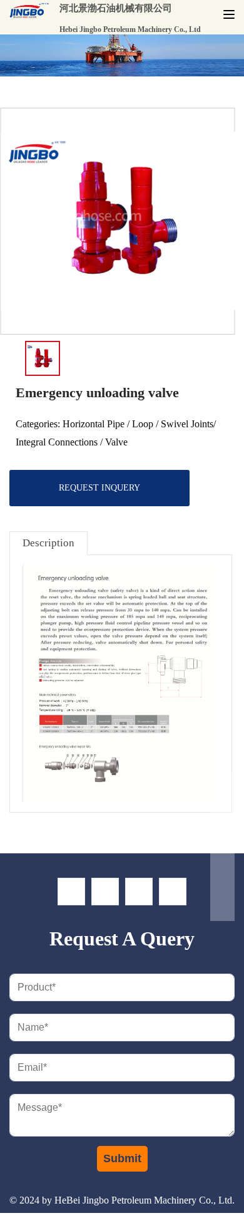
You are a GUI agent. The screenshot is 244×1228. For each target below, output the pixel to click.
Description (48, 543)
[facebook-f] (71, 891)
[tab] (48, 542)
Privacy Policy (159, 1218)
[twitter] (105, 891)
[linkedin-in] (139, 891)
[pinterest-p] (172, 891)
